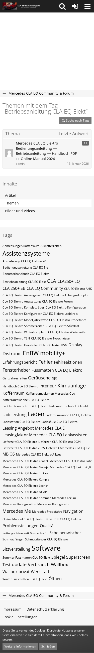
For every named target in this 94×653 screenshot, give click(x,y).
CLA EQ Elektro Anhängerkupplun (66, 295)
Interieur (48, 386)
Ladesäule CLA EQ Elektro (59, 422)
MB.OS (9, 454)
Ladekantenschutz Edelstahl (68, 406)
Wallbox (59, 564)
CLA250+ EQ (68, 281)
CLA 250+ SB (14, 288)
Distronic (12, 353)
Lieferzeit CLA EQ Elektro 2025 (24, 448)
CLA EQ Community (45, 288)
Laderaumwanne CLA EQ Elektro (68, 415)
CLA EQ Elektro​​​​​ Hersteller (20, 345)
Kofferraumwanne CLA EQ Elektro (26, 400)
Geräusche (39, 378)
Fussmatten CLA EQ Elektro (57, 370)
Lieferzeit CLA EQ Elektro (20, 442)
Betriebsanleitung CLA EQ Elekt (24, 282)
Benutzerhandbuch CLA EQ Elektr (26, 274)
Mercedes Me (17, 511)
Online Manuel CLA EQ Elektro (23, 519)
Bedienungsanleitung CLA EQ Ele (25, 267)
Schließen (48, 646)
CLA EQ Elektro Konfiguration (66, 307)
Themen (12, 203)
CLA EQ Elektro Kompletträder (23, 307)
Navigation (73, 511)
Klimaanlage (71, 385)
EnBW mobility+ (44, 353)
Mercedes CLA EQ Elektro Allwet (38, 454)
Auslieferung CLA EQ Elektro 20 (24, 261)
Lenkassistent (76, 435)
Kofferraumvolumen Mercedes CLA (50, 393)
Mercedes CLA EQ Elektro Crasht (25, 461)
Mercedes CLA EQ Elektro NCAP (25, 492)
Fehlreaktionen (68, 362)
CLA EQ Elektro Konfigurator (22, 314)
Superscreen (78, 557)
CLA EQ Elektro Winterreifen (67, 332)
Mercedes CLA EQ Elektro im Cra (25, 473)
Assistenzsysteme (26, 253)
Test (7, 564)
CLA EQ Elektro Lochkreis (60, 314)
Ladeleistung (15, 414)
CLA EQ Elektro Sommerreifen (23, 326)
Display (75, 344)
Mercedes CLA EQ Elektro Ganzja (26, 467)
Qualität (47, 525)
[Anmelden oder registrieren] (75, 6)
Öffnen (55, 578)
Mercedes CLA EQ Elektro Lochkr (25, 486)
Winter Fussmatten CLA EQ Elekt (25, 579)
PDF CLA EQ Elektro (67, 519)
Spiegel (58, 557)
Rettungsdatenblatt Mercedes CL (25, 533)
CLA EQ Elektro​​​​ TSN (16, 338)
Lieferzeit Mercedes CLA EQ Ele (68, 448)
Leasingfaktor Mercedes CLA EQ (32, 435)
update (19, 564)
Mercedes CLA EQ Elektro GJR (70, 467)
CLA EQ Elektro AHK (78, 289)
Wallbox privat (16, 571)
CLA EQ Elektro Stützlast (62, 326)
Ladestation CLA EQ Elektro (21, 422)
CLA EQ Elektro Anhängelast (22, 295)
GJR (54, 378)
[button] (62, 6)
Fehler (45, 361)
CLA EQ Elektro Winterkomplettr (25, 332)
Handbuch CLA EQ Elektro (20, 386)
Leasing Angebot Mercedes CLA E (34, 428)
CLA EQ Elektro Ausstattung (22, 301)
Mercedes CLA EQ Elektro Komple (26, 479)
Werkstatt (40, 571)
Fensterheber (16, 370)
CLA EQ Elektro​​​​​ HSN (53, 345)
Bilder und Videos (20, 210)
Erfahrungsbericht (20, 362)
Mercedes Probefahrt (47, 511)
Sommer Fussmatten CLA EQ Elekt (26, 557)
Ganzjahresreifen (15, 378)
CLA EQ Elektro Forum (57, 301)
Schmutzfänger (13, 539)
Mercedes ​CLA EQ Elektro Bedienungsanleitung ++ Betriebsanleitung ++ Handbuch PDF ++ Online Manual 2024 (46, 151)
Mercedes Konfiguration (19, 504)
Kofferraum (14, 393)
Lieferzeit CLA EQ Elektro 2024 (59, 442)
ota (49, 518)
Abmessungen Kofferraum (21, 246)
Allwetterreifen (51, 246)
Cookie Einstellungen (20, 617)
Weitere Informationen (20, 646)
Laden (36, 414)
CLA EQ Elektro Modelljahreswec (25, 320)
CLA (51, 281)
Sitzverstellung (16, 549)
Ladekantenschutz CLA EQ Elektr (25, 406)
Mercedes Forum (64, 498)
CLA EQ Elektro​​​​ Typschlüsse (50, 338)
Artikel (10, 195)
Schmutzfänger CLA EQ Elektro (46, 539)
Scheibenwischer (65, 532)
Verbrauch (39, 564)
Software (46, 548)
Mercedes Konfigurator (53, 504)
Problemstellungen (21, 525)
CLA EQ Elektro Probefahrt (67, 320)
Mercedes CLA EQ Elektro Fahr (70, 461)
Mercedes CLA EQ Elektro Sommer (27, 498)
